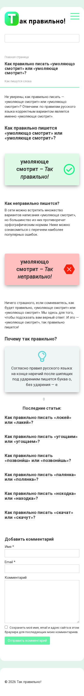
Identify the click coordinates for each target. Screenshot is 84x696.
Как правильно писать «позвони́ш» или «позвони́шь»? (38, 458)
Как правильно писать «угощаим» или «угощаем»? (41, 439)
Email (10, 562)
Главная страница (17, 57)
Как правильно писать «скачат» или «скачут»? (39, 515)
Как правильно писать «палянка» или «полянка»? (40, 477)
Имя (9, 547)
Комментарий (16, 577)
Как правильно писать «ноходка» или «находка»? (40, 496)
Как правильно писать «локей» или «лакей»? (38, 420)
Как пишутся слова (18, 81)
